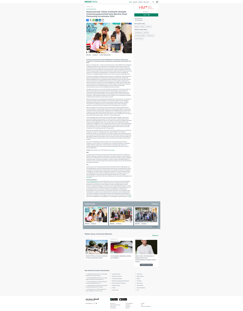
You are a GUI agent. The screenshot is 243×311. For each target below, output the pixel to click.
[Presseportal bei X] (94, 303)
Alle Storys (145, 11)
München (149, 26)
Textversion (128, 306)
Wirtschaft (146, 32)
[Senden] (103, 20)
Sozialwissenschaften (140, 35)
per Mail (112, 150)
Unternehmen (150, 35)
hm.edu (129, 196)
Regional (140, 2)
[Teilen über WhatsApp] (93, 20)
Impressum (112, 303)
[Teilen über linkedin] (99, 20)
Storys (130, 2)
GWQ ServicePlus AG (117, 276)
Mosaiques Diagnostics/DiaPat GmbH (120, 280)
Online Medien (140, 285)
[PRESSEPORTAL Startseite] (91, 2)
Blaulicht (135, 2)
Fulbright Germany (116, 274)
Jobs (142, 304)
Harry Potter (139, 274)
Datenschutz (113, 306)
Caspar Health (115, 290)
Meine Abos (146, 2)
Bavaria (137, 26)
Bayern (142, 26)
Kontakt (142, 303)
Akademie (127, 304)
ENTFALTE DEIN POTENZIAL (119, 283)
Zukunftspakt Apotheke (117, 278)
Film (138, 290)
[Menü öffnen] (157, 2)
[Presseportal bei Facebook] (92, 303)
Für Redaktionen (129, 303)
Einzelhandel (140, 283)
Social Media (113, 307)
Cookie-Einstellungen (146, 306)
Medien (138, 278)
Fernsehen (139, 280)
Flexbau (114, 287)
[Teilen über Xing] (96, 20)
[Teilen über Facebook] (87, 20)
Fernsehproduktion (141, 287)
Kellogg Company (116, 285)
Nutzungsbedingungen (115, 304)
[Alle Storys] (146, 9)
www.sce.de (89, 177)
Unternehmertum (139, 38)
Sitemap (127, 307)
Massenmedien (140, 276)
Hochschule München (91, 9)
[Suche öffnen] (153, 2)
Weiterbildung (138, 32)
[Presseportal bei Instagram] (96, 303)
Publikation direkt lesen (146, 264)
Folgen (145, 14)
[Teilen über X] (90, 20)
